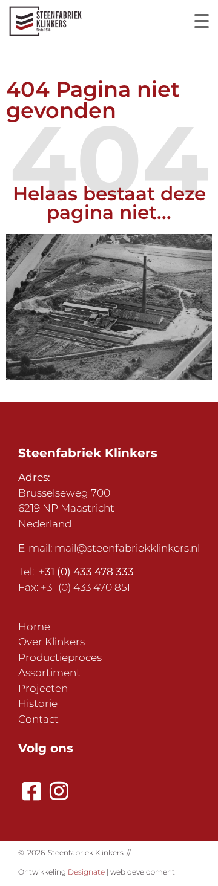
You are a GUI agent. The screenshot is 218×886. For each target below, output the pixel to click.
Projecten (43, 688)
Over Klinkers (51, 642)
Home (34, 627)
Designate (86, 871)
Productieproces (60, 657)
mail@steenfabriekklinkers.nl (127, 548)
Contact (38, 719)
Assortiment (49, 672)
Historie (38, 703)
